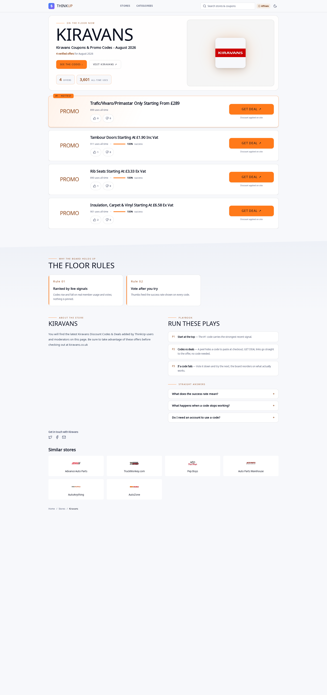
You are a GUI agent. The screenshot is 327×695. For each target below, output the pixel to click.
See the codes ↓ (71, 64)
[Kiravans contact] (64, 437)
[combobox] (228, 6)
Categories (144, 6)
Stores (125, 6)
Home (51, 508)
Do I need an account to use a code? (223, 417)
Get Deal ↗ (251, 109)
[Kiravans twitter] (50, 437)
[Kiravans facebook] (57, 437)
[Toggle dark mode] (275, 6)
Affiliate (265, 6)
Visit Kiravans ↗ (105, 64)
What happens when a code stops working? (223, 405)
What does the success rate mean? (223, 393)
